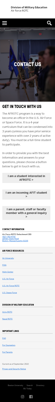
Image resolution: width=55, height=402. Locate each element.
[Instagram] (23, 397)
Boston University (15, 385)
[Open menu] (4, 23)
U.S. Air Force (8, 279)
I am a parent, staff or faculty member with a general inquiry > (26, 213)
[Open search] (50, 23)
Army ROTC (7, 312)
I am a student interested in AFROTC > (26, 178)
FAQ (4, 338)
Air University (8, 258)
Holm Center (7, 272)
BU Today (27, 388)
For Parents (7, 352)
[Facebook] (31, 397)
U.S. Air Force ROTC (10, 286)
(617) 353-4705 (8, 236)
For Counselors (8, 345)
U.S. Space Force (9, 292)
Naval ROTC (7, 319)
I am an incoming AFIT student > (26, 194)
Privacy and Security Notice (14, 369)
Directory (40, 385)
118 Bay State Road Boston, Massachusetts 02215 (15, 239)
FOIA (4, 265)
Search (30, 385)
